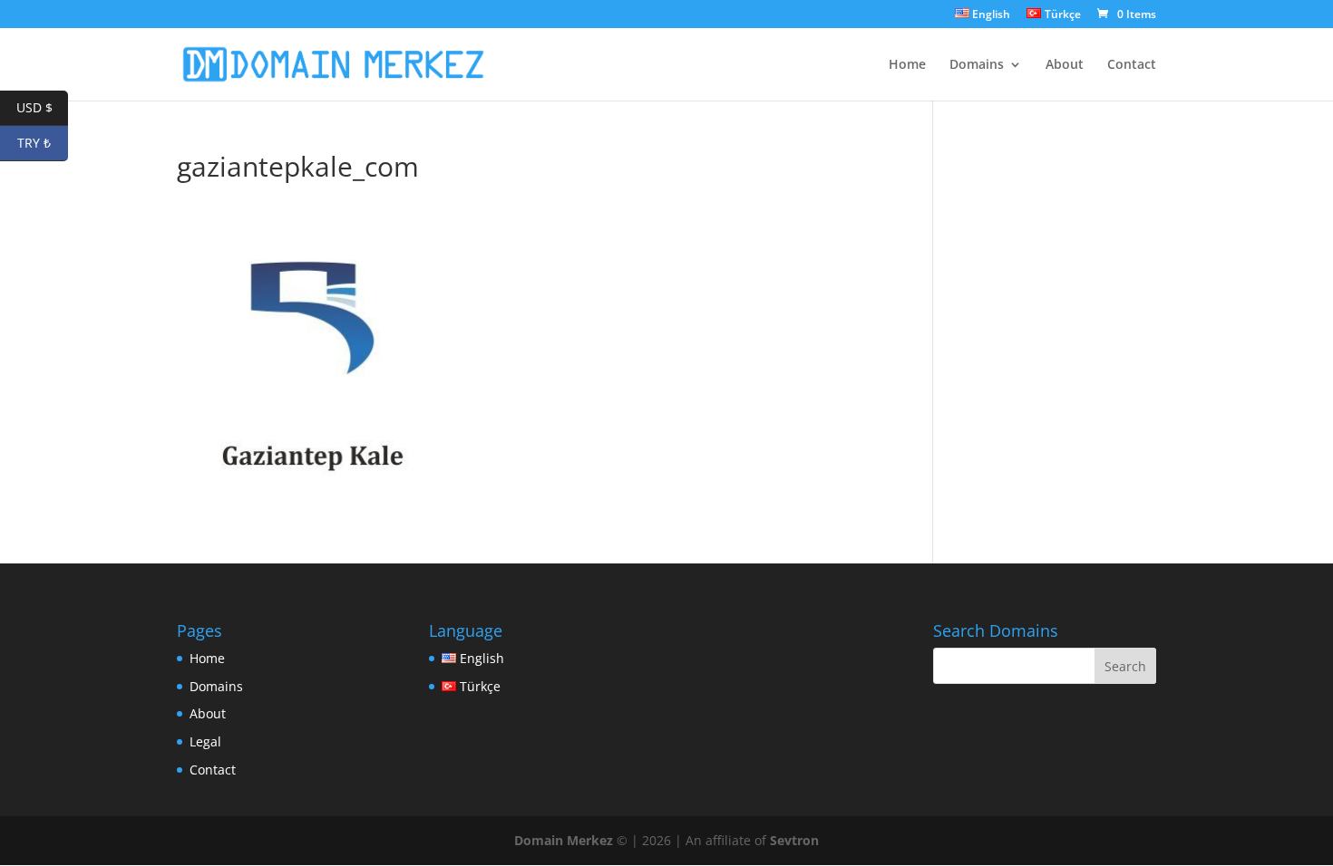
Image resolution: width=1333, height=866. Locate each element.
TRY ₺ (42, 142)
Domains (976, 65)
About (1065, 65)
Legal (205, 741)
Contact (1131, 65)
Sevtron (794, 840)
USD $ (42, 107)
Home (907, 65)
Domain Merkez (563, 840)
